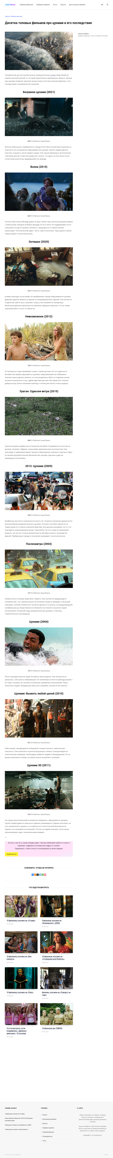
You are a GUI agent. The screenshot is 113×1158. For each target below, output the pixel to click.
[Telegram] (40, 875)
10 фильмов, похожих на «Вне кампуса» (16, 1129)
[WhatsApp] (42, 875)
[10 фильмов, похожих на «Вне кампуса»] (21, 942)
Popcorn (45, 1115)
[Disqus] (39, 1067)
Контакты (18, 1154)
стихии (53, 75)
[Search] (106, 4)
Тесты (44, 1140)
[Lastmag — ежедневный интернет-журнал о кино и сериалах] (10, 5)
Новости (45, 1123)
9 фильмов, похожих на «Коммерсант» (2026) (18, 1125)
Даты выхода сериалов (49, 1119)
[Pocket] (45, 875)
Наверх (106, 1154)
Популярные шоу (47, 1136)
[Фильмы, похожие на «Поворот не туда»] (56, 978)
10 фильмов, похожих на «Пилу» (20, 992)
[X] (38, 875)
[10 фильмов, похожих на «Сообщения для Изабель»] (56, 942)
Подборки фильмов (48, 1132)
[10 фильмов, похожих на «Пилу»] (21, 978)
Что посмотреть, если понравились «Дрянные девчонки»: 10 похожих (16, 1030)
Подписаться (11, 854)
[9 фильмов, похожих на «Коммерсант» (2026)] (56, 906)
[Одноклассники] (35, 875)
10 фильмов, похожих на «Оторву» (21, 920)
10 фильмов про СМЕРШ (52, 1028)
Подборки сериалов (48, 1128)
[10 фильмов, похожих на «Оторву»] (21, 906)
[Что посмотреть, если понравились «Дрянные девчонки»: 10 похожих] (21, 1014)
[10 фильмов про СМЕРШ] (56, 1014)
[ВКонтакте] (33, 875)
